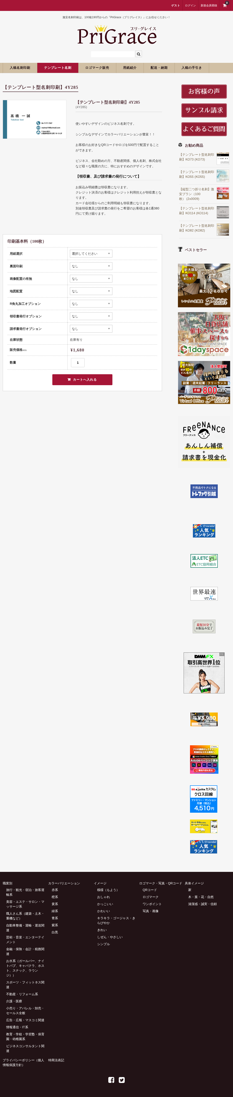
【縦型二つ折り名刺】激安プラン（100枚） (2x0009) (196, 194)
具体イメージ (194, 883)
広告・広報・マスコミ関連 (25, 1020)
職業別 (7, 883)
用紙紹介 (130, 67)
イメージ (100, 883)
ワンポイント (152, 904)
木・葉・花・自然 (201, 897)
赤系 (55, 890)
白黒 (55, 932)
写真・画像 (151, 911)
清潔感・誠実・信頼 (202, 904)
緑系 (55, 911)
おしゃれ (103, 897)
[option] (34, 119)
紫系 (55, 925)
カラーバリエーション (64, 883)
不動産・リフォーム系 (22, 994)
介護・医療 (14, 1001)
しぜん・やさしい (110, 937)
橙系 (55, 897)
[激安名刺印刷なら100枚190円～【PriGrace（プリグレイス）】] (116, 41)
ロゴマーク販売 (97, 67)
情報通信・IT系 (17, 1027)
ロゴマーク (151, 897)
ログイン (190, 5)
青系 (55, 918)
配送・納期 (159, 67)
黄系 (55, 904)
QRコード (150, 890)
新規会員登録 (209, 5)
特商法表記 (56, 1060)
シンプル (103, 944)
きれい (102, 930)
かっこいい (105, 904)
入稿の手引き (192, 67)
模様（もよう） (108, 890)
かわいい (103, 911)
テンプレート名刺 (57, 67)
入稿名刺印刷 (20, 67)
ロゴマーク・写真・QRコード (160, 883)
